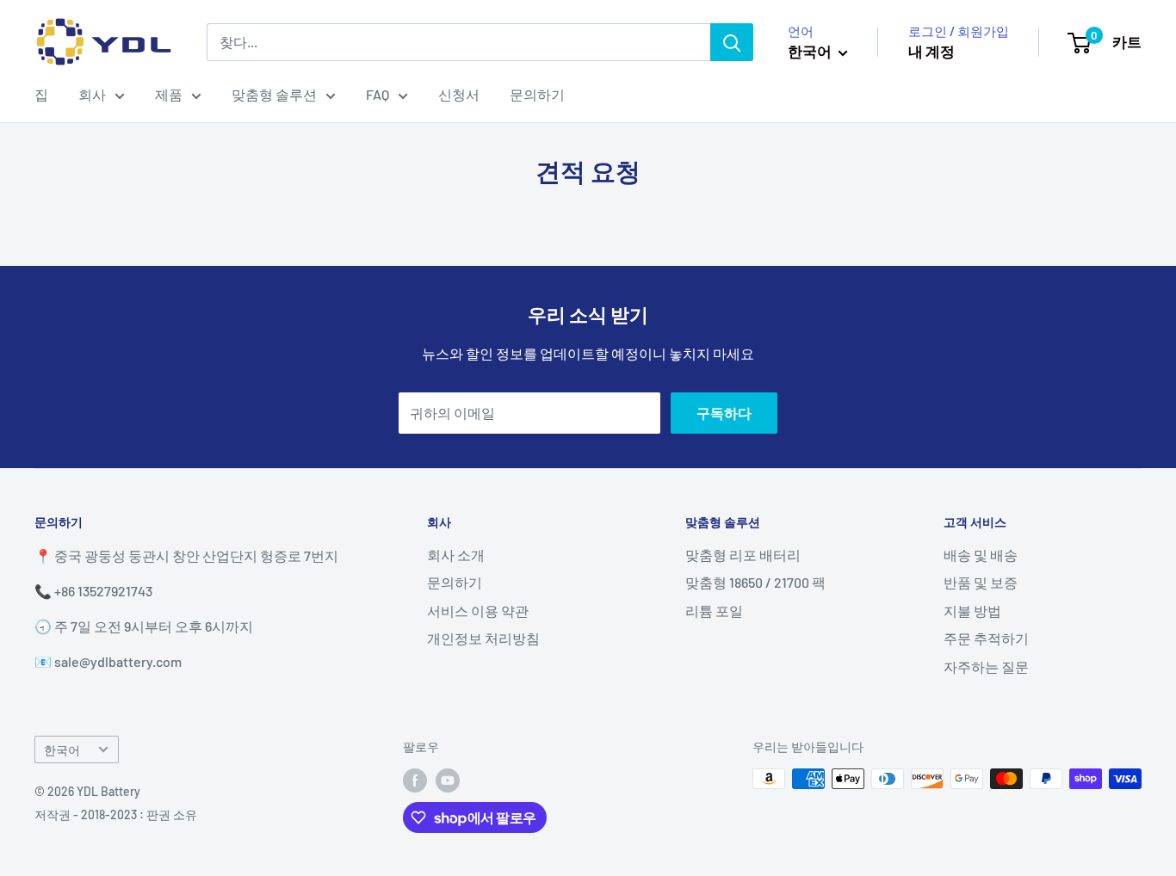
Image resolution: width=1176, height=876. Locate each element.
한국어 (62, 750)
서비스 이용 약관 (478, 610)
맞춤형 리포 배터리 (743, 554)
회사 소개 (456, 554)
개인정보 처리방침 (483, 638)
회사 (92, 94)
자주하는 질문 (986, 666)
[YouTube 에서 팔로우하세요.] (448, 780)
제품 (169, 94)
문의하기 (537, 94)
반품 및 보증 (981, 582)
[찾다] (731, 42)
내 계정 (931, 50)
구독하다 (724, 412)
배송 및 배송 (981, 554)
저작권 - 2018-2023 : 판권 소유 (115, 814)
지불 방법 (972, 610)
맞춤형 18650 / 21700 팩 (755, 582)
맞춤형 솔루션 (274, 94)
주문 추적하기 (986, 638)
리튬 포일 (714, 610)
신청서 (459, 94)
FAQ (377, 94)
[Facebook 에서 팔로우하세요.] (415, 780)
